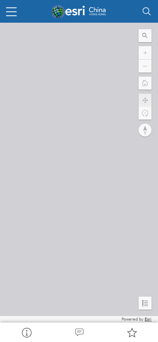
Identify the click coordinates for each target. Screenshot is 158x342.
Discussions (79, 332)
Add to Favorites (131, 332)
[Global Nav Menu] (11, 11)
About (26, 332)
